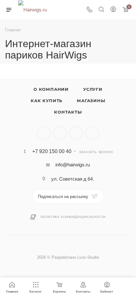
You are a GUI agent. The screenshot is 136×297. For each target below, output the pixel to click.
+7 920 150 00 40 (51, 151)
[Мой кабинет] (113, 10)
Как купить (46, 100)
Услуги (92, 89)
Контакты (68, 111)
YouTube (92, 133)
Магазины (91, 100)
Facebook (60, 133)
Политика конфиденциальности (73, 217)
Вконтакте (44, 133)
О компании (51, 89)
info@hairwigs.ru (72, 164)
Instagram (76, 133)
